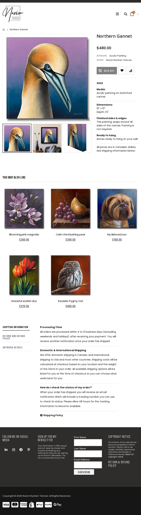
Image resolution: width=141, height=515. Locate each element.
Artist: (100, 60)
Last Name (80, 448)
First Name (80, 437)
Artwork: (102, 55)
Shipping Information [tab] (15, 327)
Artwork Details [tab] (13, 347)
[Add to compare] (130, 70)
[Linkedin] (6, 449)
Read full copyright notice (121, 455)
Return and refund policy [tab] (14, 337)
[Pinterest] (28, 449)
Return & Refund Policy (119, 464)
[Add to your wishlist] (122, 70)
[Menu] (117, 14)
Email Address (82, 459)
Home (4, 29)
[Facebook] (21, 449)
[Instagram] (13, 449)
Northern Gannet (114, 36)
